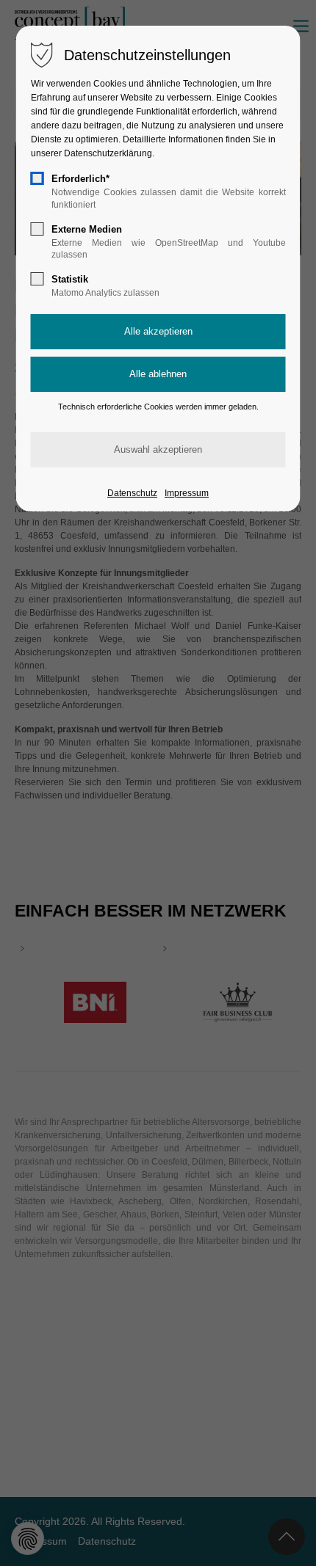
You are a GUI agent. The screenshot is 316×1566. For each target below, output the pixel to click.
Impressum (187, 493)
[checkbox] (37, 178)
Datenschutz (132, 493)
